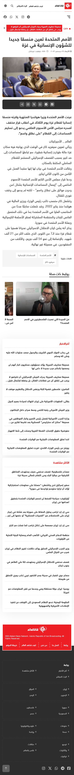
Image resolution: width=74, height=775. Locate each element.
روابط (66, 644)
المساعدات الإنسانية (26, 255)
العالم (68, 140)
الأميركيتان (56, 140)
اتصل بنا (55, 644)
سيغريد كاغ (49, 262)
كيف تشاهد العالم (36, 6)
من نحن (44, 644)
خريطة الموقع (11, 644)
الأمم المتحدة (45, 255)
